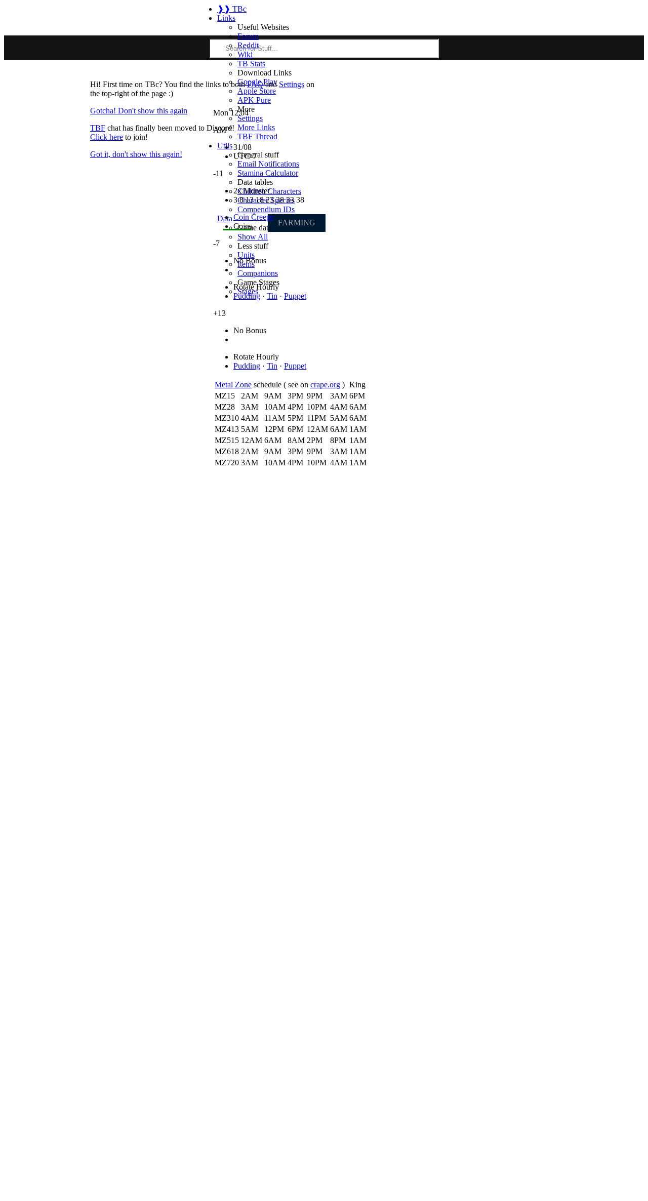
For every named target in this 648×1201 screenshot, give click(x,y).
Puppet (295, 296)
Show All (252, 236)
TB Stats (251, 63)
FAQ (255, 84)
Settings (291, 84)
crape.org (325, 384)
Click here (106, 137)
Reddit (248, 45)
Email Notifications (268, 163)
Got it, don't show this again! (136, 154)
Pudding (246, 296)
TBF (97, 128)
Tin (272, 296)
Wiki (245, 54)
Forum (248, 36)
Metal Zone (233, 384)
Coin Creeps (253, 217)
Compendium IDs (266, 209)
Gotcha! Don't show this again (138, 110)
